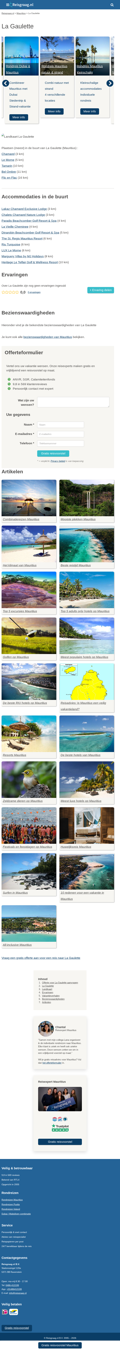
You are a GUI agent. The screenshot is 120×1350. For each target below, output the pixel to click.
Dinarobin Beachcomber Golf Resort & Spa (30, 232)
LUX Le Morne (11, 250)
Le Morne (8, 160)
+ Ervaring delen (101, 290)
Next (109, 83)
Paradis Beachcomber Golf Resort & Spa (29, 220)
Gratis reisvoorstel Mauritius (60, 1345)
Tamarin (7, 165)
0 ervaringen (34, 292)
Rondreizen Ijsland (11, 1209)
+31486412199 (14, 1289)
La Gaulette (48, 986)
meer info (18, 117)
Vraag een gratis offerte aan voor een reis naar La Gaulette (41, 958)
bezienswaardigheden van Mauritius (47, 337)
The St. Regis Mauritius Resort (22, 238)
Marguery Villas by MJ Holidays (23, 256)
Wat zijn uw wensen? (26, 403)
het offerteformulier (52, 1062)
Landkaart (47, 989)
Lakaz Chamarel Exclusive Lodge (24, 209)
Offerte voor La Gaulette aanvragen (60, 982)
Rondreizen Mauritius (12, 1199)
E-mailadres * (24, 434)
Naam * (29, 424)
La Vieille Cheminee (15, 226)
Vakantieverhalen (51, 995)
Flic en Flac (9, 177)
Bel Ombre (9, 171)
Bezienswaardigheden (53, 999)
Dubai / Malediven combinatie (16, 1214)
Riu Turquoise (11, 244)
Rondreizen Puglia (11, 1204)
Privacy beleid (58, 461)
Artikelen (46, 1002)
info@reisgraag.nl (18, 1293)
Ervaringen (47, 992)
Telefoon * (27, 443)
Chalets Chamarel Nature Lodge (23, 214)
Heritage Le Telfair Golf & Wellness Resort (30, 262)
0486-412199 (12, 1285)
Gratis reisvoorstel (53, 453)
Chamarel (8, 154)
